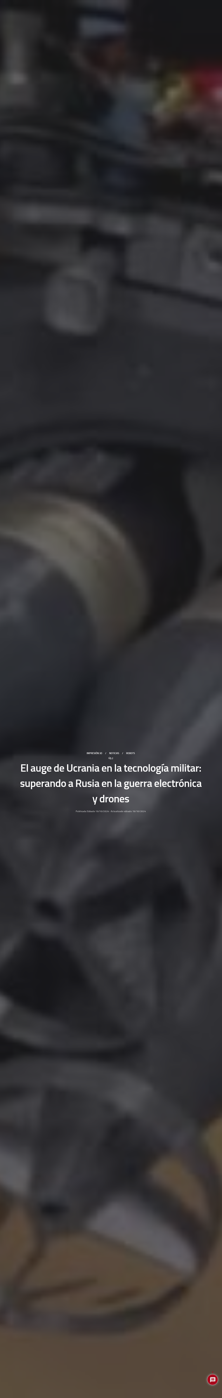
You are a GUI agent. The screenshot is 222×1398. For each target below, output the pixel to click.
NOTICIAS (114, 753)
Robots (130, 753)
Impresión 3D (94, 753)
